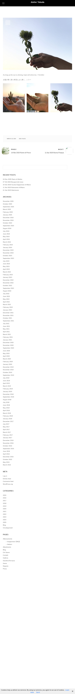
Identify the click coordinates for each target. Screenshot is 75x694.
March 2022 (7, 304)
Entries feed (7, 478)
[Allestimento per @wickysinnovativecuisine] (56, 630)
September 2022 (8, 288)
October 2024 (7, 223)
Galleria (5, 558)
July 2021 (6, 323)
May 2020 (6, 353)
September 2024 (8, 225)
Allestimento (7, 547)
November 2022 (8, 283)
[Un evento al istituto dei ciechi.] (56, 617)
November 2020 (8, 345)
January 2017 (7, 437)
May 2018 (6, 408)
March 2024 (7, 242)
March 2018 (7, 413)
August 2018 (7, 399)
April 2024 (6, 239)
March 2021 (7, 334)
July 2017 (6, 424)
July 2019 (6, 378)
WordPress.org (8, 484)
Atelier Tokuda (37, 2)
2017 (4, 500)
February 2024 (8, 245)
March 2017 (7, 432)
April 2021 (6, 331)
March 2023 (7, 272)
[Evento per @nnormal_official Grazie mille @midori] (56, 625)
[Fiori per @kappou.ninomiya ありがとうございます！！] (18, 606)
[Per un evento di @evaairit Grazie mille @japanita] (56, 671)
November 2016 (8, 443)
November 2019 (8, 369)
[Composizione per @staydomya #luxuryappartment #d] (18, 619)
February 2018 (8, 416)
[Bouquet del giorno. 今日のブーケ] (18, 668)
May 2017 (6, 427)
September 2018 (8, 397)
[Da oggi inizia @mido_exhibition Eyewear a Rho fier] (56, 649)
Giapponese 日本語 (13, 541)
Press (5, 569)
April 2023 (6, 269)
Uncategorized (8, 528)
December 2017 (8, 421)
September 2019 (8, 375)
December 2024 (8, 217)
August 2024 (7, 228)
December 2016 (8, 440)
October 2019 (7, 372)
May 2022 (6, 299)
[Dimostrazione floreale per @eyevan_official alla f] (18, 648)
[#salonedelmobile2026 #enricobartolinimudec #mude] (18, 625)
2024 (4, 519)
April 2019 (6, 383)
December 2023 (8, 250)
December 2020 (8, 342)
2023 (4, 517)
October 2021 (7, 318)
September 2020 (8, 348)
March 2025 (7, 209)
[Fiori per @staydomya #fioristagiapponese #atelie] (18, 635)
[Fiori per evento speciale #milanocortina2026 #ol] (56, 637)
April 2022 (6, 302)
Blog (24, 138)
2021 (4, 511)
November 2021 (8, 315)
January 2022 (7, 310)
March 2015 (7, 465)
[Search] (64, 166)
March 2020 (7, 359)
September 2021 (8, 321)
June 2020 (6, 350)
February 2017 (8, 435)
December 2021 (8, 312)
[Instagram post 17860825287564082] (18, 630)
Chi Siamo (6, 552)
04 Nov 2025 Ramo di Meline (12, 179)
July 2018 (6, 402)
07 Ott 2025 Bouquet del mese (13, 182)
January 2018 (7, 418)
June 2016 (6, 451)
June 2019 (6, 380)
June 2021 (6, 326)
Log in (5, 476)
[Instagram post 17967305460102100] (18, 601)
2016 (4, 498)
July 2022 (6, 293)
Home (5, 563)
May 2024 (6, 236)
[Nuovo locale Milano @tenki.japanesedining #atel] (18, 612)
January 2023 (7, 277)
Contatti (5, 555)
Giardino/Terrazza (9, 560)
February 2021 (8, 337)
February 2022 (8, 307)
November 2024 (8, 220)
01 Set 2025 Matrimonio (11, 190)
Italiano (9, 544)
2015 (4, 495)
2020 (20, 138)
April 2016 (6, 454)
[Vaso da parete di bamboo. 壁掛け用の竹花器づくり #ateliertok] (56, 663)
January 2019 (7, 391)
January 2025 (7, 215)
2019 (4, 506)
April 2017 (6, 429)
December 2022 (8, 280)
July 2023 (6, 261)
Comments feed (8, 481)
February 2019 (8, 389)
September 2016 (8, 448)
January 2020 (7, 364)
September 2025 (8, 206)
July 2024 (6, 231)
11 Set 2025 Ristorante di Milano (14, 187)
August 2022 (7, 291)
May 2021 (6, 329)
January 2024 (7, 247)
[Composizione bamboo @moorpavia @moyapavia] (56, 605)
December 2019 (8, 367)
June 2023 (6, 263)
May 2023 (6, 266)
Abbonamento (7, 539)
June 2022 (6, 296)
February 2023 (8, 274)
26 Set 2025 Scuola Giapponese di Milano (17, 184)
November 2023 (8, 253)
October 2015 (7, 459)
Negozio (5, 566)
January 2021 (7, 340)
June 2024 (6, 234)
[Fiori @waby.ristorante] (56, 611)
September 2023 (8, 258)
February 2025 (8, 212)
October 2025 (7, 204)
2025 (4, 522)
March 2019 (7, 386)
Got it (38, 692)
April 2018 (6, 410)
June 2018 (6, 405)
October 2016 (7, 446)
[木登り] (18, 660)
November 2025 (8, 201)
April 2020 (6, 356)
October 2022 (7, 285)
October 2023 (7, 255)
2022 (4, 514)
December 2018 (8, 394)
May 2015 (6, 462)
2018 (4, 503)
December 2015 (8, 456)
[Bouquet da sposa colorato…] (56, 601)
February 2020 (8, 361)
